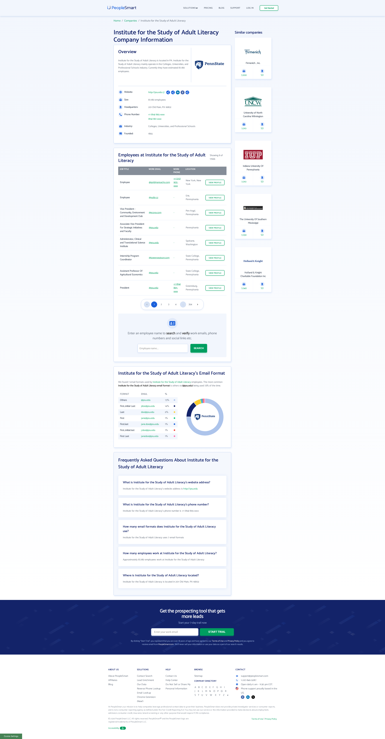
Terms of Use (218, 641)
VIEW (215, 182)
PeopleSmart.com (166, 644)
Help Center (172, 680)
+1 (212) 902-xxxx (177, 182)
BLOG (221, 8)
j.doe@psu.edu (148, 430)
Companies (130, 21)
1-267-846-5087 (248, 680)
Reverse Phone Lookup (149, 689)
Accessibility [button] (113, 728)
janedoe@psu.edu (149, 436)
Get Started (269, 8)
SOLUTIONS (189, 8)
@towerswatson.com (159, 258)
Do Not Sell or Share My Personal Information (178, 686)
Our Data (141, 684)
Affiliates (112, 680)
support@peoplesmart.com (254, 676)
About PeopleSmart (118, 676)
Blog (110, 684)
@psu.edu (153, 228)
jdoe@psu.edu (148, 406)
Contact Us (171, 676)
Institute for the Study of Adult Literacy (172, 382)
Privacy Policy (233, 641)
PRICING (208, 8)
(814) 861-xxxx (154, 119)
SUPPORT (235, 8)
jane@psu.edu (148, 418)
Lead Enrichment (145, 680)
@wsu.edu (154, 243)
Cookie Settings (11, 736)
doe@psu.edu (147, 412)
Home (117, 21)
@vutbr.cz (153, 198)
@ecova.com (155, 213)
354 (190, 304)
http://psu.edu (155, 92)
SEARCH (199, 348)
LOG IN (250, 8)
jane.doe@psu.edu (150, 424)
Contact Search (144, 676)
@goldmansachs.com (159, 182)
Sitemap (198, 676)
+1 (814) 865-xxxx (156, 114)
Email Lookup (144, 693)
